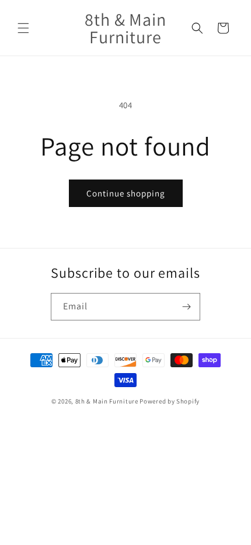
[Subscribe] (187, 306)
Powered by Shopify (170, 401)
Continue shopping (125, 193)
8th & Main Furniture (106, 401)
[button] (23, 28)
